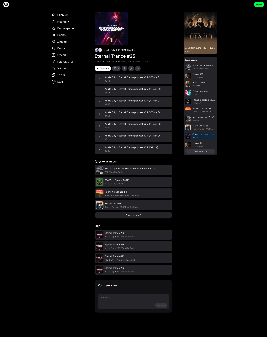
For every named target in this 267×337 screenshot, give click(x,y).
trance (145, 61)
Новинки (191, 60)
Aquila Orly (109, 50)
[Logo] (6, 4)
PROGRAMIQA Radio (126, 50)
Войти (259, 4)
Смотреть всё (133, 215)
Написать (161, 305)
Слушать (104, 68)
